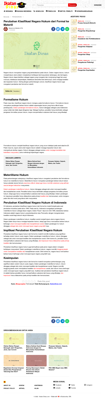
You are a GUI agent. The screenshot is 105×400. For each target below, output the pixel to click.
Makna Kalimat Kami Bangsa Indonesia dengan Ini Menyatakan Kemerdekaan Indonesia (36, 164)
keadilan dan (44, 196)
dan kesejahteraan (40, 268)
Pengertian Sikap (84, 54)
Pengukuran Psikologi (86, 62)
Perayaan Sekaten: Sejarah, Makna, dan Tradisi (57, 162)
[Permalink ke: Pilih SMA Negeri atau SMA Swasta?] (59, 360)
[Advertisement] (36, 129)
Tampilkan (16, 91)
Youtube (73, 388)
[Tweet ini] (58, 29)
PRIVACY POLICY (9, 388)
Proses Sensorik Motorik (87, 23)
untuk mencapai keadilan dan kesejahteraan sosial (27, 224)
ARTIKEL (80, 44)
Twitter (73, 385)
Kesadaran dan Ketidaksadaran (89, 39)
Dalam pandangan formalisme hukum (25, 107)
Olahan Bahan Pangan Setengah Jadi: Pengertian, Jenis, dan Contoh (14, 163)
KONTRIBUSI (38, 385)
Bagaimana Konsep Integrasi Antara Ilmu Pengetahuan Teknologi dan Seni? (14, 370)
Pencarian (72, 5)
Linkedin (58, 388)
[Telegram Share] (62, 29)
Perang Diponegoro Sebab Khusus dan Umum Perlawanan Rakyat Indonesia (35, 370)
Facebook (58, 385)
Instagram (89, 385)
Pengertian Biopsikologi (86, 31)
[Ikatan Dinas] (15, 5)
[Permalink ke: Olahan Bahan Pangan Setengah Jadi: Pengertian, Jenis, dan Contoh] (14, 339)
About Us (7, 385)
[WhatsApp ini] (67, 29)
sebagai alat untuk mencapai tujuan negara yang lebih (28, 226)
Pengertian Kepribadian (86, 70)
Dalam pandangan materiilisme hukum (16, 189)
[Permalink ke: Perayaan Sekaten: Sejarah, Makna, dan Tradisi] (59, 339)
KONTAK (21, 385)
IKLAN (36, 388)
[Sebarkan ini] (53, 29)
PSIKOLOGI (81, 21)
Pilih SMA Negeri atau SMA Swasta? (58, 369)
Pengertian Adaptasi (85, 46)
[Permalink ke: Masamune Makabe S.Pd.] (6, 29)
